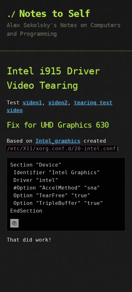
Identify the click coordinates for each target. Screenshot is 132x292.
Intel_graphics (58, 141)
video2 (58, 103)
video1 (32, 103)
